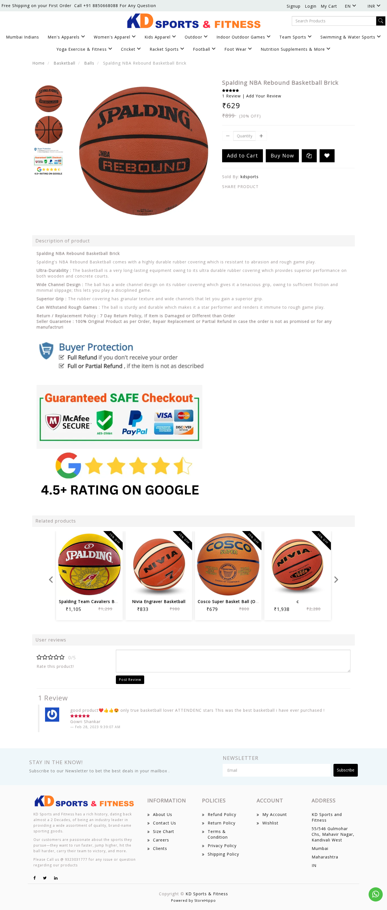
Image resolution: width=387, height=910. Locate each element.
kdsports (250, 176)
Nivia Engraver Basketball (159, 601)
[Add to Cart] (69, 588)
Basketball (64, 63)
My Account (274, 814)
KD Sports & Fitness (207, 893)
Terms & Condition (218, 834)
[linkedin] (56, 878)
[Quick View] (110, 588)
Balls (89, 63)
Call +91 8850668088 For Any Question (115, 5)
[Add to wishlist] (82, 588)
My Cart (329, 6)
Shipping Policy (223, 854)
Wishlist (270, 823)
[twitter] (45, 878)
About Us (162, 814)
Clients (160, 848)
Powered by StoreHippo (193, 900)
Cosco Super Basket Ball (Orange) (233, 601)
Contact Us (164, 823)
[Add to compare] (96, 588)
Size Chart (163, 831)
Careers (161, 840)
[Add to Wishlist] (327, 155)
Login (310, 6)
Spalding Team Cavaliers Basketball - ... (100, 601)
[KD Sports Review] (122, 417)
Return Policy (221, 823)
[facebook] (34, 878)
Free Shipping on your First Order (36, 5)
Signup (294, 6)
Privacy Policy (222, 845)
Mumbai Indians (22, 37)
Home (38, 63)
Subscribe (345, 770)
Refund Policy (222, 814)
